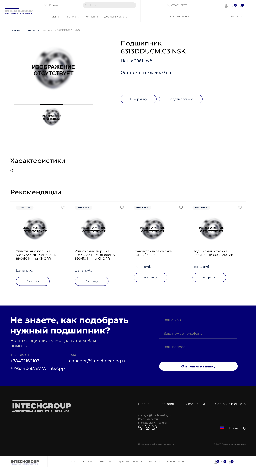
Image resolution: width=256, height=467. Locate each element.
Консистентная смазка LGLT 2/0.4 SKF (153, 253)
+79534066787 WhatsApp (37, 368)
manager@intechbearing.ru (97, 360)
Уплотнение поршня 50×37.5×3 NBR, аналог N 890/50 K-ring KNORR (36, 255)
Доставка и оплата (115, 16)
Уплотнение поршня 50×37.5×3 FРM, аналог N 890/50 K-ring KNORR (95, 255)
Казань (53, 5)
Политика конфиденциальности (156, 444)
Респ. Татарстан (148, 419)
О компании (194, 404)
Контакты (236, 16)
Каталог (72, 16)
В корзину (138, 99)
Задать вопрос (181, 99)
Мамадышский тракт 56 (153, 422)
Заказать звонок (180, 16)
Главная (56, 16)
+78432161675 (179, 5)
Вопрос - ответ (176, 461)
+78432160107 (24, 360)
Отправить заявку (198, 366)
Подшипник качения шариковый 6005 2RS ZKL (213, 253)
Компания (92, 16)
